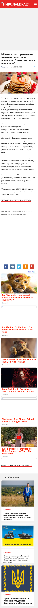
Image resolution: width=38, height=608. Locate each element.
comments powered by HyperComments (16, 465)
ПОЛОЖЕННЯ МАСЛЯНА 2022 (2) (16, 200)
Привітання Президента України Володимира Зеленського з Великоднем (17, 600)
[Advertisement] (19, 29)
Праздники (4, 67)
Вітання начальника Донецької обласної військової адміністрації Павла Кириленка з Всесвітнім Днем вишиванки (17, 516)
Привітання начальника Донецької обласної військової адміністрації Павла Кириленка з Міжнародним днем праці (16, 559)
